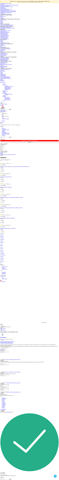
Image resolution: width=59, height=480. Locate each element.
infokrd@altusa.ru (3, 281)
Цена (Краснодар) (3, 144)
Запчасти (3, 135)
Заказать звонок (2, 111)
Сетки (1, 17)
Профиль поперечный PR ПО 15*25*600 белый (7, 228)
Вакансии (6, 94)
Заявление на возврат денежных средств (6, 342)
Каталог (2, 126)
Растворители (2, 50)
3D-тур (4, 100)
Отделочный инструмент (4, 33)
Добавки (1, 72)
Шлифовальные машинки (4, 59)
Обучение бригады (8, 87)
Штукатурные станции (4, 60)
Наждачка (1, 65)
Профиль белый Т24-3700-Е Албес (5, 176)
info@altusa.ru (3, 410)
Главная (3, 397)
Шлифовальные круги (3, 66)
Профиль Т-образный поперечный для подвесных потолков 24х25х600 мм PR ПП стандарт (14, 166)
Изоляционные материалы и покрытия (6, 6)
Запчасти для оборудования (4, 5)
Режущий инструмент (3, 37)
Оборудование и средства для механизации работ (8, 11)
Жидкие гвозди (2, 45)
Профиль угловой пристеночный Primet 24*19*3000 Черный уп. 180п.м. (11, 197)
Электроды (2, 67)
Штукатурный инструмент (4, 38)
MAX (3, 115)
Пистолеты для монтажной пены (5, 30)
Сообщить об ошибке (5, 118)
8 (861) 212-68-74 (3, 409)
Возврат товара (4, 269)
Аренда (3, 134)
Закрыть (2, 477)
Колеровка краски (7, 88)
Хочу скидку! (2, 349)
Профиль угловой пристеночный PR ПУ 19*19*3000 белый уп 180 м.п (11, 207)
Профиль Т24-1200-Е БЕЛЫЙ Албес (6, 187)
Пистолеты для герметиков (4, 35)
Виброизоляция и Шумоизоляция (5, 27)
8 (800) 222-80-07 (3, 82)
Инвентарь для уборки (3, 62)
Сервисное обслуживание (9, 86)
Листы (1, 20)
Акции (4, 90)
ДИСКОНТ (2, 13)
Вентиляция (2, 4)
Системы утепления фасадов (4, 69)
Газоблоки (2, 70)
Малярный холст (3, 16)
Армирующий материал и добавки (5, 3)
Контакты (4, 96)
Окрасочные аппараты (5, 133)
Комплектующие (3, 19)
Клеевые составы (3, 74)
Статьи (4, 92)
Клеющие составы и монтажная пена (6, 9)
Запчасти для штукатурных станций (6, 25)
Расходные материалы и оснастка (5, 12)
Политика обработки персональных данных (7, 341)
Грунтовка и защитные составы (5, 48)
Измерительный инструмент (4, 32)
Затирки (1, 73)
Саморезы (2, 42)
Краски (3, 130)
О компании (5, 93)
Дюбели (1, 41)
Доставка (6, 89)
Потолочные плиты (3, 55)
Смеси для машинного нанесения (5, 78)
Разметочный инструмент (4, 36)
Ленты (1, 15)
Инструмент (4, 132)
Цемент (1, 79)
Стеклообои (2, 18)
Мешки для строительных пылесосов (6, 64)
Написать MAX (4, 278)
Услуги (3, 400)
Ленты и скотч (2, 63)
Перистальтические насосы (4, 58)
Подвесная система (3, 54)
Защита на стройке (3, 31)
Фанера (1, 23)
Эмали (1, 51)
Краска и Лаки (2, 49)
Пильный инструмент (3, 34)
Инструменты (2, 7)
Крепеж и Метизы (3, 8)
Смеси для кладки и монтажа (5, 77)
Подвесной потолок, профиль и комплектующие (8, 10)
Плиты (1, 21)
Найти (10, 109)
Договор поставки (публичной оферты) (6, 343)
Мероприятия (5, 91)
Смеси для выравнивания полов (5, 76)
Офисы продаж (7, 97)
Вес (1, 147)
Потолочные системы (5, 129)
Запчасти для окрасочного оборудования (6, 24)
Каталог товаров (4, 266)
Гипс (1, 71)
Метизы (1, 40)
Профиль (1, 22)
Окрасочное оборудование (4, 57)
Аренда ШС (7, 85)
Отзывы (4, 95)
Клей (1, 46)
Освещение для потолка (4, 53)
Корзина (3, 407)
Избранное (2, 121)
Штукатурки (2, 80)
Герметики (2, 44)
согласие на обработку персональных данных (13, 359)
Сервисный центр (7, 99)
